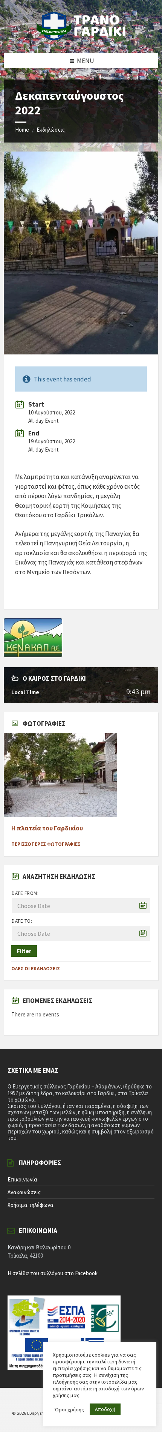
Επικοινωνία (22, 1179)
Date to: (22, 921)
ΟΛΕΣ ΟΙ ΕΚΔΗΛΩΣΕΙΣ (35, 968)
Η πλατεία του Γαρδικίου (47, 828)
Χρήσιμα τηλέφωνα (30, 1204)
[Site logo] (81, 38)
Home (22, 129)
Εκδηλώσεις (51, 129)
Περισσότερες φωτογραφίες (46, 844)
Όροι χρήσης (69, 1409)
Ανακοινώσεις (24, 1192)
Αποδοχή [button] (105, 1409)
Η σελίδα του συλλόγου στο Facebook (53, 1273)
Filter (24, 951)
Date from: (25, 893)
